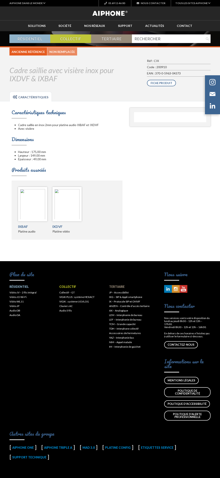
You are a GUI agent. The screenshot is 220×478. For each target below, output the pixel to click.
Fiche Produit (161, 83)
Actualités (154, 26)
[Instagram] (212, 83)
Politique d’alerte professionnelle (187, 415)
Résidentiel (29, 38)
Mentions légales (181, 380)
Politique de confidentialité (187, 392)
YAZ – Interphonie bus (121, 337)
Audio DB (14, 310)
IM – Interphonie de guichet (125, 346)
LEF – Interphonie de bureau (125, 319)
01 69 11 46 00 (116, 3)
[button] (27, 3)
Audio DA (14, 315)
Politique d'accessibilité (187, 404)
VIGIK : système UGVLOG (74, 301)
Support (125, 26)
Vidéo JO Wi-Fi (18, 297)
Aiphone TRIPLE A (58, 447)
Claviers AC (66, 306)
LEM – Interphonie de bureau (125, 315)
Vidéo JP (14, 306)
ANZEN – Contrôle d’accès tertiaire (129, 306)
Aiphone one (23, 447)
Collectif (70, 38)
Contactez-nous (181, 344)
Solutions (37, 26)
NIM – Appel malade (120, 342)
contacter (153, 3)
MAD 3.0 (88, 447)
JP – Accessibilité (119, 292)
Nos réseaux (94, 26)
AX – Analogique (118, 310)
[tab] (30, 97)
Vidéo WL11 (16, 301)
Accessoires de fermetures (125, 333)
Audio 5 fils (65, 310)
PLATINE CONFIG (118, 447)
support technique (29, 457)
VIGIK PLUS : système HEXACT (77, 297)
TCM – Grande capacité (122, 324)
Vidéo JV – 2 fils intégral (23, 292)
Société (64, 26)
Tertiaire (111, 38)
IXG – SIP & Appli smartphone (125, 297)
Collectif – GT (67, 292)
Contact (184, 26)
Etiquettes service (157, 447)
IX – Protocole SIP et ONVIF (124, 301)
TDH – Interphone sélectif (124, 328)
